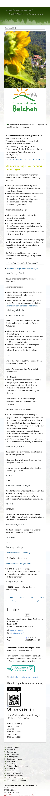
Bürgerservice (41, 124)
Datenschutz (11, 752)
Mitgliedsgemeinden (14, 773)
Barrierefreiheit (13, 754)
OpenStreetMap (16, 630)
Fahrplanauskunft (16, 633)
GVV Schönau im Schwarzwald (20, 124)
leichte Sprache (13, 756)
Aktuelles (10, 771)
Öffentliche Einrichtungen (16, 780)
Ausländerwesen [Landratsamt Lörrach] (22, 306)
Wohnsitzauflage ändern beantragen (22, 268)
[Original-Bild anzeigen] (14, 706)
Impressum (11, 749)
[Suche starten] (5, 32)
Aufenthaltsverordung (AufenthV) (19, 563)
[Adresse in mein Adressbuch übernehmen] (28, 617)
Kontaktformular (13, 747)
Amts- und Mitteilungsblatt (17, 778)
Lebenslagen (12, 764)
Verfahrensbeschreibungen (17, 766)
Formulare (11, 768)
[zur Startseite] (24, 15)
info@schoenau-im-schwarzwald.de (24, 677)
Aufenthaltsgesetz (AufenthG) (18, 552)
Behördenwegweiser (15, 759)
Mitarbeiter (11, 761)
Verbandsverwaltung (15, 775)
